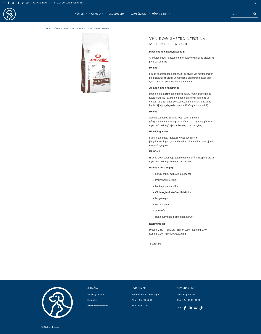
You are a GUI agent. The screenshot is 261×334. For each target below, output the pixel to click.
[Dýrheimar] (9, 14)
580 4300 (147, 300)
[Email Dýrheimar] (3, 3)
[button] (81, 14)
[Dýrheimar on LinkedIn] (17, 3)
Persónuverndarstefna (97, 305)
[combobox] (244, 14)
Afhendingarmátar (95, 294)
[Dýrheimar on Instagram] (13, 3)
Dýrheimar (54, 327)
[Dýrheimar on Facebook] (8, 3)
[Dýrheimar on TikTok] (22, 3)
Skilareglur (92, 300)
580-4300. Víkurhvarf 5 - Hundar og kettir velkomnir (55, 3)
